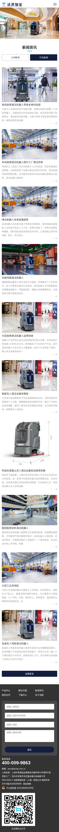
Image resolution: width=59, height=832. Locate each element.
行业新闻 (43, 57)
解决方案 (22, 690)
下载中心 (22, 695)
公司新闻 (15, 57)
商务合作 (6, 695)
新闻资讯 (39, 690)
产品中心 (6, 690)
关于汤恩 (39, 695)
